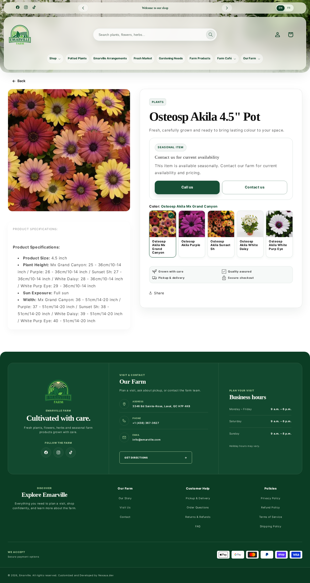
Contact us (254, 187)
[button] (55, 59)
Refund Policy (270, 507)
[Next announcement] (227, 8)
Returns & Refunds (197, 517)
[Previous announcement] (83, 8)
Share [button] (159, 293)
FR (289, 7)
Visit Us (125, 507)
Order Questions (198, 507)
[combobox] (155, 34)
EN (280, 7)
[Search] (210, 34)
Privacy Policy (270, 498)
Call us (187, 187)
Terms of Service (270, 517)
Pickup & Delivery (198, 498)
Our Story (125, 498)
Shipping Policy (270, 526)
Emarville (25, 575)
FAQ (198, 526)
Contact (125, 517)
